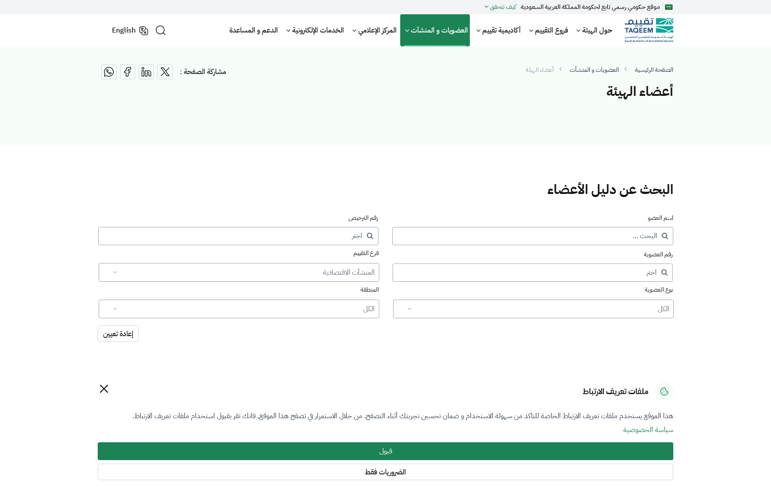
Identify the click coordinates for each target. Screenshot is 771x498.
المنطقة (370, 289)
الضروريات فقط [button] (385, 472)
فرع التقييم (366, 253)
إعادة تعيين (118, 334)
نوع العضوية (659, 289)
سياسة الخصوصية (648, 429)
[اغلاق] (104, 389)
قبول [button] (385, 451)
